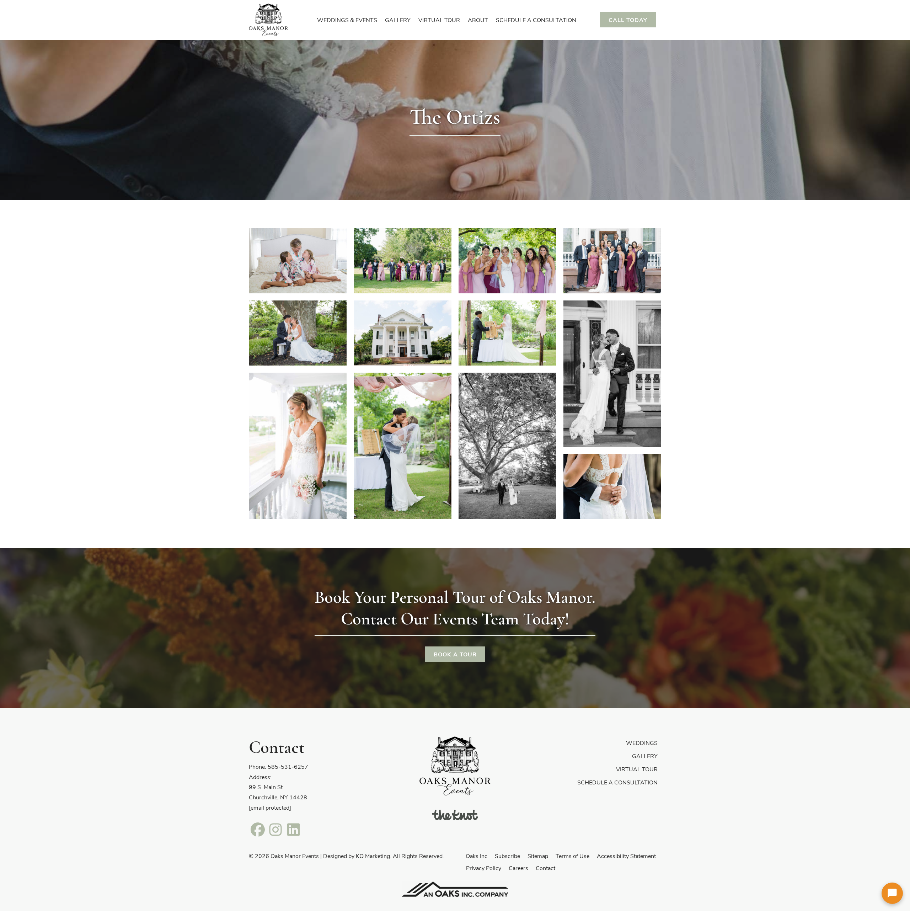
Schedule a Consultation (617, 782)
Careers (518, 868)
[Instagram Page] (275, 829)
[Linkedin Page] (293, 829)
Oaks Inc (476, 855)
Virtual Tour (637, 769)
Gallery (645, 756)
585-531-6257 (288, 766)
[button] (892, 893)
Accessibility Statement (626, 855)
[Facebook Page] (258, 829)
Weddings (642, 742)
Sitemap (538, 855)
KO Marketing (373, 855)
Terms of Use (572, 855)
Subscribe (507, 855)
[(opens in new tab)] (455, 814)
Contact (545, 868)
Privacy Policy (483, 868)
